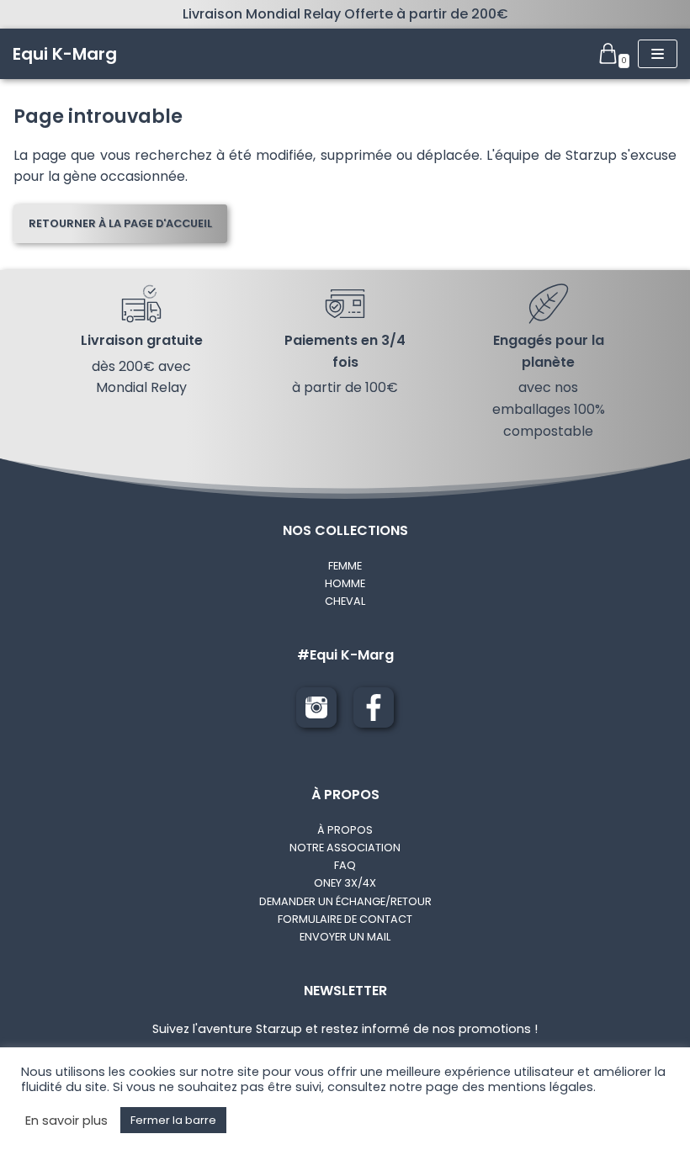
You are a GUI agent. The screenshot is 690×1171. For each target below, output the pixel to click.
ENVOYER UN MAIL (345, 937)
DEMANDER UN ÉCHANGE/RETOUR (345, 901)
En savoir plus (66, 1120)
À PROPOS (345, 830)
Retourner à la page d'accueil (120, 223)
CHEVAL (345, 601)
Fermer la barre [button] (173, 1120)
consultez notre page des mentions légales (460, 1086)
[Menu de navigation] (657, 54)
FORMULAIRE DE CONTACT (345, 919)
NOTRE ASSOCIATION (345, 847)
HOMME (345, 583)
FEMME (345, 566)
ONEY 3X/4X (345, 883)
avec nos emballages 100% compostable (548, 409)
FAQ (345, 865)
